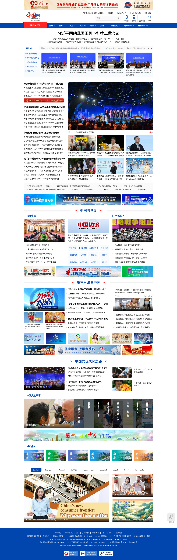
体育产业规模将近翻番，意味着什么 (82, 386)
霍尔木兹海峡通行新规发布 (52, 167)
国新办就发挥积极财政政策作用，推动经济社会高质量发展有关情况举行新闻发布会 (138, 72)
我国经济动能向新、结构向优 (37, 245)
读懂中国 (31, 215)
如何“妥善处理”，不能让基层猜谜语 (40, 258)
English (36, 470)
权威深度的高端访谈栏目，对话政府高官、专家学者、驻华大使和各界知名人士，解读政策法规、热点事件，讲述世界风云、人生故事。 (88, 238)
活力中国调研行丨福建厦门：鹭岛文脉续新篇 (86, 372)
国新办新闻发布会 (31, 67)
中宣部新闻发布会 (31, 62)
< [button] (148, 48)
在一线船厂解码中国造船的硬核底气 (84, 382)
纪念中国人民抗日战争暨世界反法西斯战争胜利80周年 (46, 189)
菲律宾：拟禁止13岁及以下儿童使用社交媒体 (42, 175)
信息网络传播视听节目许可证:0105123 (53, 542)
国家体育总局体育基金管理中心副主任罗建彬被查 (44, 123)
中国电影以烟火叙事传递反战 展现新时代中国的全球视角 (54, 326)
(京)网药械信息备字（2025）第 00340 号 (123, 542)
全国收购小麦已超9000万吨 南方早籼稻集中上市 (43, 141)
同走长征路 (89, 189)
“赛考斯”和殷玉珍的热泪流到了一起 (40, 425)
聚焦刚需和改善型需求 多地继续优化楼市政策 (42, 137)
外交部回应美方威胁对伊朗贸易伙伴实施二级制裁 (44, 163)
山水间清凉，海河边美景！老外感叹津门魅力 (86, 327)
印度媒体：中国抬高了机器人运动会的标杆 (132, 315)
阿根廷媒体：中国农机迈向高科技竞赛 (83, 323)
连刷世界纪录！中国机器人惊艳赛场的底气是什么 (44, 119)
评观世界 (120, 215)
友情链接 (119, 533)
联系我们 (95, 533)
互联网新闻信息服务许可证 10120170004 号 (84, 539)
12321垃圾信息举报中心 (77, 536)
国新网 (110, 13)
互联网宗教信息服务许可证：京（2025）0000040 (87, 542)
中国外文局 (147, 13)
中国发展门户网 (120, 13)
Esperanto (139, 470)
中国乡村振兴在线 (134, 13)
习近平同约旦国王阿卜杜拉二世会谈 (88, 33)
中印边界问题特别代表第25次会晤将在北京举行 (43, 115)
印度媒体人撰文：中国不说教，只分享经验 (132, 327)
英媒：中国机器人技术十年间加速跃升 (128, 308)
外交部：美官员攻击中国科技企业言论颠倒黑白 (43, 92)
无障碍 (171, 522)
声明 (110, 533)
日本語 (74, 470)
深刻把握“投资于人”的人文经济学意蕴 (41, 262)
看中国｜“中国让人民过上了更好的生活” (84, 298)
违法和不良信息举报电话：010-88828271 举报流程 (132, 536)
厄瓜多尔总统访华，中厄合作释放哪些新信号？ (42, 239)
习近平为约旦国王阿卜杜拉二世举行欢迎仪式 (70, 39)
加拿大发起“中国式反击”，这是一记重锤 (131, 258)
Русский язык (88, 470)
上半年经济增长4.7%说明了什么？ (40, 249)
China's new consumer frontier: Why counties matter (47, 520)
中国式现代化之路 (88, 361)
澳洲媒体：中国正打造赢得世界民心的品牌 (132, 323)
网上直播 (29, 48)
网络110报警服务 (59, 536)
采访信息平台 (29, 71)
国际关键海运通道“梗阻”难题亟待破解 (130, 262)
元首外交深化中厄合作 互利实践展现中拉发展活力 (44, 88)
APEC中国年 (104, 189)
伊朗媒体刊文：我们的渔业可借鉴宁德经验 (85, 308)
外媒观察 (29, 308)
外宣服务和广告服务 (72, 533)
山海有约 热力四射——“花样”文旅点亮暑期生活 (66, 42)
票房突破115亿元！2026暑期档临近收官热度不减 (43, 149)
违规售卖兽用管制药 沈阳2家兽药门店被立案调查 (43, 127)
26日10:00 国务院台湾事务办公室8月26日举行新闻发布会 (125, 48)
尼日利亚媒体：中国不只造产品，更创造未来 (86, 294)
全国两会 (75, 189)
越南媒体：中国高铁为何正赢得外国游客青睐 (133, 319)
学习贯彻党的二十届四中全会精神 (38, 186)
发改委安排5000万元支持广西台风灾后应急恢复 (43, 96)
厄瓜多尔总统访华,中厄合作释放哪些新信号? (44, 158)
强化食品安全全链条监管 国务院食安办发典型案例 (44, 111)
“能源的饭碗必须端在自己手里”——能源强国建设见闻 (108, 42)
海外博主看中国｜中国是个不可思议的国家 (88, 319)
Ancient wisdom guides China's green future (130, 520)
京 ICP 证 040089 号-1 (58, 539)
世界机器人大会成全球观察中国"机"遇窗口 (88, 368)
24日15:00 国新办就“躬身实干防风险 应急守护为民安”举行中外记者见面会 (74, 48)
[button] (151, 105)
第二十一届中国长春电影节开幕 (80, 132)
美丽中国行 (142, 189)
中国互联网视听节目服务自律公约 (37, 536)
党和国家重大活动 (31, 54)
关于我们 (58, 533)
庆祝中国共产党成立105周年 (134, 186)
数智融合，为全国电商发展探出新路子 (83, 390)
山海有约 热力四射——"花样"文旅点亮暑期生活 (43, 145)
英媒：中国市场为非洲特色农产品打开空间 (88, 304)
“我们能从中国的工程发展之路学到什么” (87, 289)
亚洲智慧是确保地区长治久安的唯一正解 (131, 254)
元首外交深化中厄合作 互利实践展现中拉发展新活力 (33, 326)
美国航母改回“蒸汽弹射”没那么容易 (129, 249)
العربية (115, 470)
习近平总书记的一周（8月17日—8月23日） (107, 39)
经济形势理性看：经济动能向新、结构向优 (43, 84)
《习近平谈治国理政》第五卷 (107, 186)
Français (48, 470)
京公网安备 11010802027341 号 (115, 539)
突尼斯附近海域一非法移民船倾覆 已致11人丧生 (43, 171)
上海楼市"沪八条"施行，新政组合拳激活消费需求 (43, 153)
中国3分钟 (130, 176)
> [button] (151, 48)
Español (103, 470)
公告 (103, 533)
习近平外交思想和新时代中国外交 (94, 13)
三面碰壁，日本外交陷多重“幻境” (128, 245)
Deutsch (61, 470)
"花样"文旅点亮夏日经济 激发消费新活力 (84, 376)
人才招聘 (85, 533)
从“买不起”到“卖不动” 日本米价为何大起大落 (41, 179)
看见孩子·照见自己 (104, 153)
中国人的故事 (34, 395)
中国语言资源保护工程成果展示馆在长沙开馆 (44, 107)
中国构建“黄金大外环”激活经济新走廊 (41, 133)
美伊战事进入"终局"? (32, 167)
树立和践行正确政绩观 (123, 189)
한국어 (126, 470)
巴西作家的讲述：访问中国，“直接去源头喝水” (87, 312)
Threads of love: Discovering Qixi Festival (129, 494)
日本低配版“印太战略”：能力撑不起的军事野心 (130, 239)
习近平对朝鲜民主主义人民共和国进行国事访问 (73, 186)
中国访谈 (129, 153)
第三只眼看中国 (88, 282)
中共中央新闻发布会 (32, 58)
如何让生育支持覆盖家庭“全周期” (39, 254)
